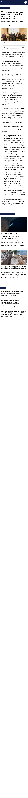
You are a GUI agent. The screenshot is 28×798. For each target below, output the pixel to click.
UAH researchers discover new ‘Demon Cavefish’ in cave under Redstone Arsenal (10, 235)
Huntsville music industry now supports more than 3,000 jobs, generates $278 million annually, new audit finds (14, 313)
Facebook (10, 25)
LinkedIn (8, 25)
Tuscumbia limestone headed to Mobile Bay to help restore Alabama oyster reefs (14, 267)
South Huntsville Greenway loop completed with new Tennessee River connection (10, 302)
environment (4, 8)
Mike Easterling (5, 21)
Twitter (5, 25)
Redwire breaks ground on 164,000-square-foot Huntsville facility (12, 292)
